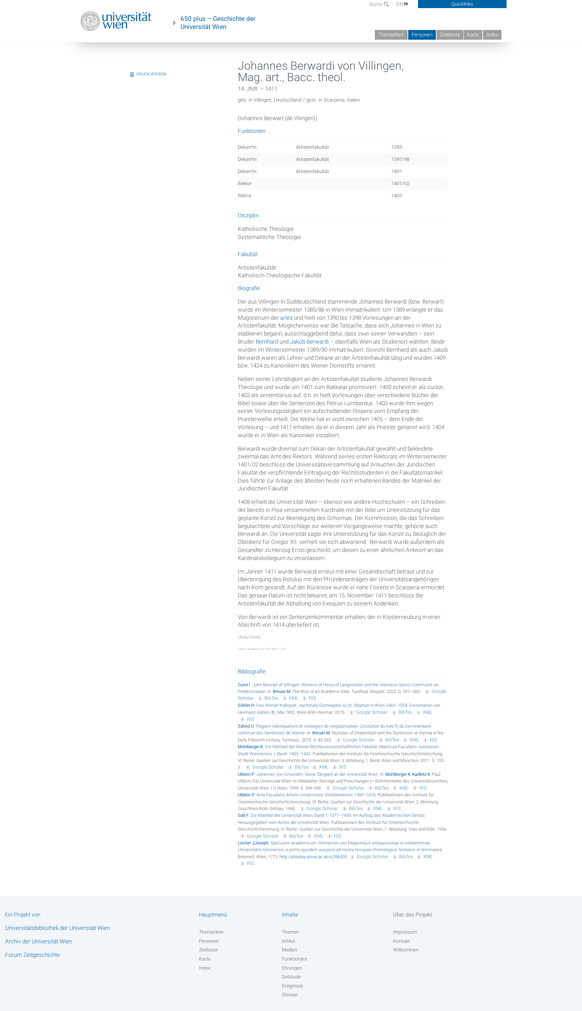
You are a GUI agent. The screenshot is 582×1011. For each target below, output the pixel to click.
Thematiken (391, 35)
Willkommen (406, 949)
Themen (290, 932)
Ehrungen (292, 968)
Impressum (405, 932)
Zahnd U (246, 726)
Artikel (288, 941)
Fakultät (248, 254)
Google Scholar (372, 712)
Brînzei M (281, 691)
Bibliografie (252, 671)
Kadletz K (421, 774)
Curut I (244, 684)
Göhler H (246, 705)
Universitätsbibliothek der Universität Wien (57, 928)
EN (399, 4)
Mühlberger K (250, 746)
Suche (376, 4)
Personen (422, 35)
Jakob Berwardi (309, 341)
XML (293, 698)
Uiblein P (246, 774)
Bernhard (267, 341)
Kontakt (401, 941)
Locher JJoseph (253, 842)
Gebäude (291, 976)
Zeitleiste (450, 35)
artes (286, 317)
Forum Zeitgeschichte (32, 954)
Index (492, 35)
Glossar (290, 994)
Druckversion (151, 74)
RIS (312, 698)
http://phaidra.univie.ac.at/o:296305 (313, 856)
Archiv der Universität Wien (38, 941)
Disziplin (248, 216)
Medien (289, 949)
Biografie (249, 288)
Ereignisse (292, 985)
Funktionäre (294, 959)
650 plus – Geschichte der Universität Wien (218, 23)
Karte (473, 35)
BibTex (271, 698)
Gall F (243, 815)
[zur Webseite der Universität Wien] (116, 21)
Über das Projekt (412, 914)
